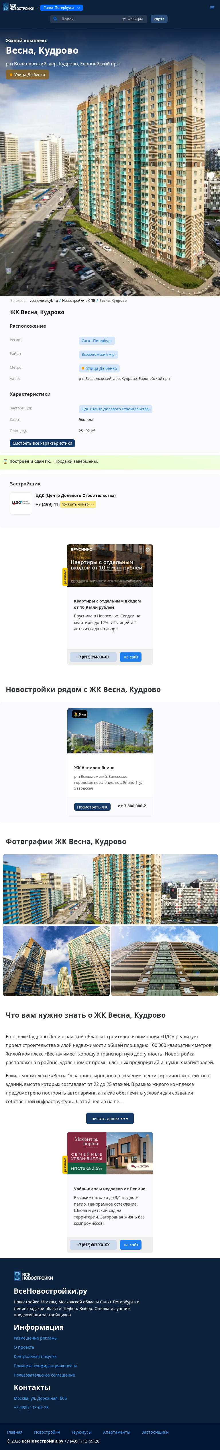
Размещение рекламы (36, 1338)
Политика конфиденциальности (45, 1366)
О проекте (24, 1347)
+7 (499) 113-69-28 (31, 1407)
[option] (110, 162)
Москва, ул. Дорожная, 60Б (40, 1398)
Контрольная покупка (35, 1356)
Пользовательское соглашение (44, 1375)
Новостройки (47, 1432)
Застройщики (155, 1432)
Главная (15, 1432)
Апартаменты (116, 1432)
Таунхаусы (81, 1432)
